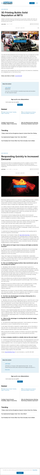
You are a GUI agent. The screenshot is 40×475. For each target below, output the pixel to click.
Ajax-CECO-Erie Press (25, 235)
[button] (2, 3)
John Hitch (3, 24)
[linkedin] (18, 27)
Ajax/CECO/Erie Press (10, 352)
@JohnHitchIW (18, 75)
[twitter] (20, 27)
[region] (20, 471)
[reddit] (21, 27)
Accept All (20, 472)
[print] (38, 27)
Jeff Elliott (3, 169)
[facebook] (16, 27)
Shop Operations (4, 9)
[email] (23, 27)
